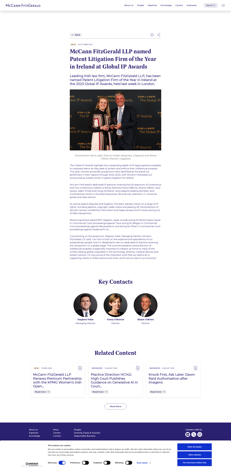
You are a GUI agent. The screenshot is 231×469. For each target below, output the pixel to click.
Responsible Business (84, 436)
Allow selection (194, 455)
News (56, 430)
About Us (128, 5)
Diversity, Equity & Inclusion (87, 433)
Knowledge (166, 5)
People (140, 5)
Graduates (191, 5)
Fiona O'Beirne (115, 319)
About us (33, 430)
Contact (57, 436)
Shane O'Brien (145, 319)
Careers (179, 5)
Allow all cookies (194, 447)
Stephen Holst (85, 319)
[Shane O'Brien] (145, 306)
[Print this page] (152, 34)
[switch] (85, 463)
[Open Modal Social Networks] (158, 34)
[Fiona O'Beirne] (115, 306)
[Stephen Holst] (85, 306)
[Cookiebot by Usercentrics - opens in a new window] (31, 464)
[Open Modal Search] (211, 5)
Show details (142, 463)
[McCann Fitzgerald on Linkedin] (187, 434)
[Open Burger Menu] (223, 5)
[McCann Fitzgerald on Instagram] (199, 434)
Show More (115, 406)
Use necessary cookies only (194, 463)
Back (77, 35)
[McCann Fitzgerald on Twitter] (193, 434)
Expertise (152, 5)
